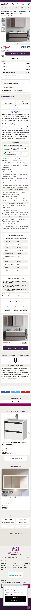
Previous (1, 1)
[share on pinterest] (25, 392)
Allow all (15, 597)
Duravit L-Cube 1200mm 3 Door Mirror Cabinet (14, 498)
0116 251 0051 (25, 557)
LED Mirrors (23, 526)
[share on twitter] (15, 392)
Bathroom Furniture (22, 522)
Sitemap (3, 569)
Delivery (15, 563)
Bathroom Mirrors (8, 526)
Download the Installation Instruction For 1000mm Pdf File (15, 286)
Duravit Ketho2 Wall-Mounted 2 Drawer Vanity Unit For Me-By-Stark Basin (14, 443)
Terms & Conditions (17, 567)
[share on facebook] (5, 392)
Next (29, 1)
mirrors (12, 116)
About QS (3, 563)
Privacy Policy (16, 565)
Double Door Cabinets (7, 295)
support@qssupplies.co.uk (10, 557)
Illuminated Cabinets (18, 295)
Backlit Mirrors (22, 519)
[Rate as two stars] (17, 402)
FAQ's (25, 565)
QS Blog (3, 565)
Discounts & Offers (5, 567)
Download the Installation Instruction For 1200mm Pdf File (15, 289)
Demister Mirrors (8, 519)
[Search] (13, 4)
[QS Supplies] (6, 4)
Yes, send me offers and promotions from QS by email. (14, 582)
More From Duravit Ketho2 (15, 458)
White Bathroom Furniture (8, 522)
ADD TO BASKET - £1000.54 (18, 53)
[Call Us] (18, 4)
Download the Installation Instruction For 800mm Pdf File (15, 282)
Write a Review (15, 405)
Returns (26, 567)
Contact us (27, 563)
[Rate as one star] (17, 402)
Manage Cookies (15, 600)
